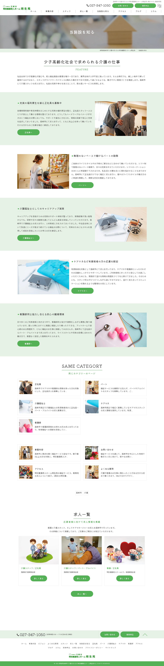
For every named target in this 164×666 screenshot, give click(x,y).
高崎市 (79, 493)
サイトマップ (110, 648)
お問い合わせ (123, 5)
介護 (86, 493)
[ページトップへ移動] (145, 634)
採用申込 (145, 5)
